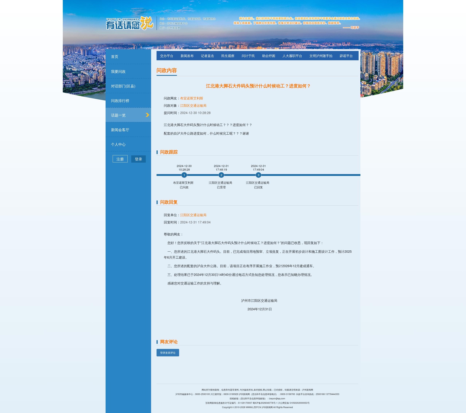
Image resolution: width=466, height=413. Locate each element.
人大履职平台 (292, 55)
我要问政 (118, 71)
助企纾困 (268, 55)
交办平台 (166, 55)
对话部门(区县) (123, 85)
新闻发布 (187, 55)
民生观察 (227, 55)
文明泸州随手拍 (320, 55)
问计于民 (248, 55)
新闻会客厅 (120, 129)
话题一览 (118, 115)
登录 (138, 159)
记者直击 (207, 55)
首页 (114, 56)
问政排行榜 (120, 100)
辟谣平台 (346, 55)
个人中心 (118, 144)
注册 (120, 159)
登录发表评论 (167, 352)
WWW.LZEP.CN (253, 407)
